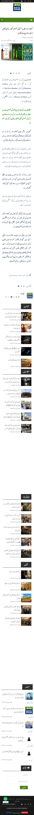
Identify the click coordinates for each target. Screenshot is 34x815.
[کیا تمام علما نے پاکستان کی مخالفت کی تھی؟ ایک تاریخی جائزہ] (26, 621)
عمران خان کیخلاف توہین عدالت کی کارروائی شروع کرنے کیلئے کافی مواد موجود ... (11, 417)
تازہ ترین (26, 306)
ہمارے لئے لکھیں (11, 798)
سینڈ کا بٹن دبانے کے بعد (14, 571)
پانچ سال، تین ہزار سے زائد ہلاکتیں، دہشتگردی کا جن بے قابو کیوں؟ (12, 338)
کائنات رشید (30, 745)
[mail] (18, 286)
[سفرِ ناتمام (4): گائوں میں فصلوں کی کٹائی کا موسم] (26, 598)
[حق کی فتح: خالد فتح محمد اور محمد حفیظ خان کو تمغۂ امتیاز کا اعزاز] (26, 328)
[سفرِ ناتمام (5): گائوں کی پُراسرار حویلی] (26, 586)
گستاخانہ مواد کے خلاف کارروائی (15, 275)
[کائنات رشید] (29, 739)
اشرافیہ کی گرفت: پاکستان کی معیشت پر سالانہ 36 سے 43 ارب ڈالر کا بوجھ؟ (12, 552)
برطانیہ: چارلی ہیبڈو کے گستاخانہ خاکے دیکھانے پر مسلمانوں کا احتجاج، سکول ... (11, 426)
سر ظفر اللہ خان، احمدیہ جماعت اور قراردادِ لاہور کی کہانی (11, 528)
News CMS (16, 813)
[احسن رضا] (29, 753)
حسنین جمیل (30, 731)
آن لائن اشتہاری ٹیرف (20, 798)
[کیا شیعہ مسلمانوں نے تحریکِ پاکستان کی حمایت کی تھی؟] (26, 609)
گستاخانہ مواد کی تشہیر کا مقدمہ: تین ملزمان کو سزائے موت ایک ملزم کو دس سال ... (11, 380)
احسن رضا (31, 760)
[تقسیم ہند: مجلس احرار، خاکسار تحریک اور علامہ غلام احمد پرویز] (26, 518)
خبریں (14, 40)
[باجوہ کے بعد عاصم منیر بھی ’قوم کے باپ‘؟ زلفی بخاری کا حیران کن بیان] (26, 316)
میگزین (26, 564)
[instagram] (25, 804)
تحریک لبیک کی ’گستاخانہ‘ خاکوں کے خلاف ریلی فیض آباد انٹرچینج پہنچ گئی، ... (11, 403)
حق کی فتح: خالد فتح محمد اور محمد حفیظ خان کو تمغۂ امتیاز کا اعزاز (12, 326)
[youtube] (21, 804)
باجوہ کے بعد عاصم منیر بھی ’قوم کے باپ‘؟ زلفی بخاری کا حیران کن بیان (12, 315)
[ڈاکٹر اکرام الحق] (29, 696)
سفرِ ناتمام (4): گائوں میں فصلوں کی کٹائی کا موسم (11, 596)
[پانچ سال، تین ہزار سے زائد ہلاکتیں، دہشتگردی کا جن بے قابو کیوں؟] (26, 339)
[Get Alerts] (5, 799)
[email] (11, 297)
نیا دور (31, 40)
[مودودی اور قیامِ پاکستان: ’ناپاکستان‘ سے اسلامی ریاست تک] (26, 507)
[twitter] (16, 73)
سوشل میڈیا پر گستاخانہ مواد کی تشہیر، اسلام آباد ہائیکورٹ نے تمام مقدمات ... (12, 391)
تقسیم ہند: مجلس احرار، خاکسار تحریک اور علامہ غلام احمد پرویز (12, 517)
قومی (8, 40)
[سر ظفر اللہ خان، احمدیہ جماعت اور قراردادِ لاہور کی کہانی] (26, 530)
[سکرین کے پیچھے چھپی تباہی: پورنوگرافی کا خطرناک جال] (26, 351)
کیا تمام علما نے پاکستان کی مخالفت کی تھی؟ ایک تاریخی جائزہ (12, 620)
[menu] (31, 20)
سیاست (11, 40)
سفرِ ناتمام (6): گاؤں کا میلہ (14, 360)
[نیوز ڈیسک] (29, 710)
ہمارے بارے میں (27, 798)
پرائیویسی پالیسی (17, 801)
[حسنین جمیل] (29, 724)
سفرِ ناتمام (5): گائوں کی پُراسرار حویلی (12, 583)
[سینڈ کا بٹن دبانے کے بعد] (26, 574)
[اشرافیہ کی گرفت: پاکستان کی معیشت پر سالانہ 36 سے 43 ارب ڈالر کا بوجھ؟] (26, 553)
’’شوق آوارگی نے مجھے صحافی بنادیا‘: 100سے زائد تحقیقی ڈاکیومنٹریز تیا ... (12, 540)
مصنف (27, 687)
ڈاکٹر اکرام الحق (30, 702)
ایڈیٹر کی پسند (26, 496)
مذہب (5, 40)
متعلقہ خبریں (26, 371)
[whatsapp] (13, 73)
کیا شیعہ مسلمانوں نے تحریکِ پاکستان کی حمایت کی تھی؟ (12, 608)
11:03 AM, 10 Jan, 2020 (27, 37)
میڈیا (2, 40)
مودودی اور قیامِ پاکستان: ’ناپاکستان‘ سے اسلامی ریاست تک (11, 505)
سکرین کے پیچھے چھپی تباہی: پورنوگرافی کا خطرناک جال (12, 350)
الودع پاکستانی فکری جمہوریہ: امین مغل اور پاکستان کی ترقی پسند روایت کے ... (13, 695)
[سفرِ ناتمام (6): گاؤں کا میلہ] (26, 363)
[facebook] (18, 73)
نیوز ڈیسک (30, 717)
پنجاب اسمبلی (24, 79)
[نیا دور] (29, 295)
